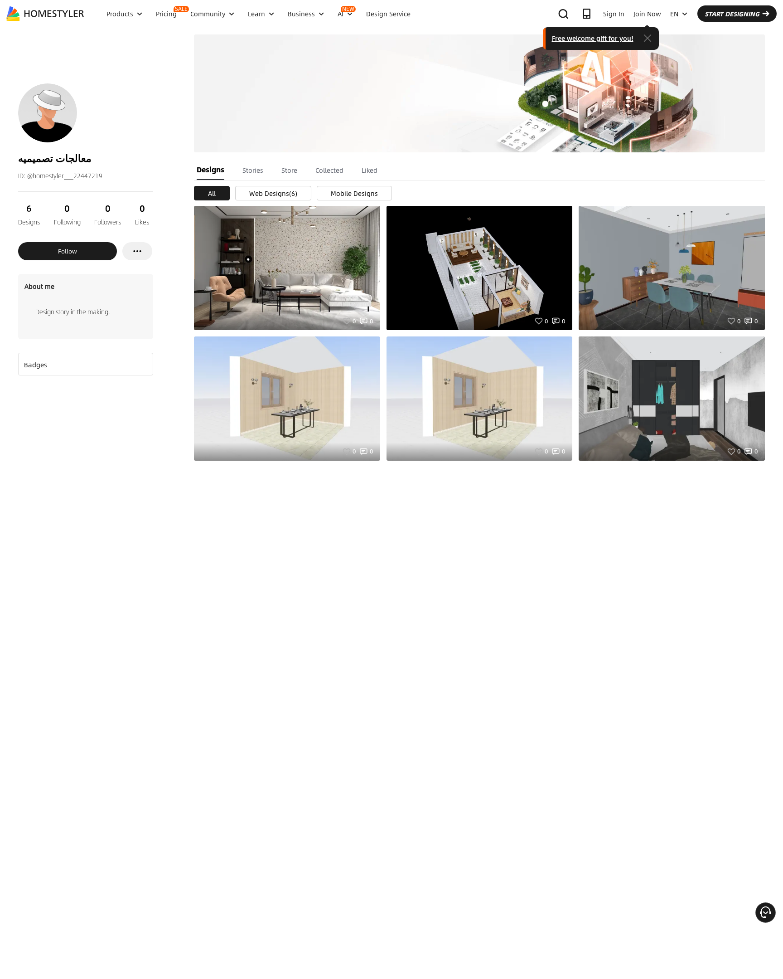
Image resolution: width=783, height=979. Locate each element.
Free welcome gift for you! (592, 38)
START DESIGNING (732, 14)
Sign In (613, 14)
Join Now (647, 14)
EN (674, 14)
